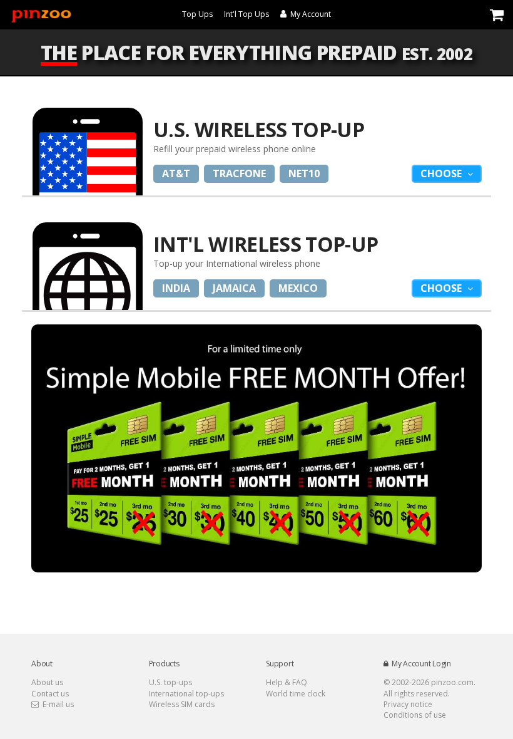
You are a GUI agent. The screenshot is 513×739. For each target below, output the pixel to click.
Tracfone (239, 173)
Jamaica (234, 288)
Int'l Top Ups (246, 14)
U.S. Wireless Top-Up (258, 129)
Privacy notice (407, 704)
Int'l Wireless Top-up (265, 243)
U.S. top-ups (170, 682)
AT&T (176, 173)
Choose (442, 173)
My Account (309, 14)
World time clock (295, 693)
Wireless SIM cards (182, 704)
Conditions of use (414, 715)
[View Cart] (496, 14)
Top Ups (197, 14)
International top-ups (186, 693)
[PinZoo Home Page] (40, 14)
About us (47, 682)
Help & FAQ (286, 682)
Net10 (304, 173)
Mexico (298, 288)
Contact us (50, 693)
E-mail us (56, 704)
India (176, 288)
